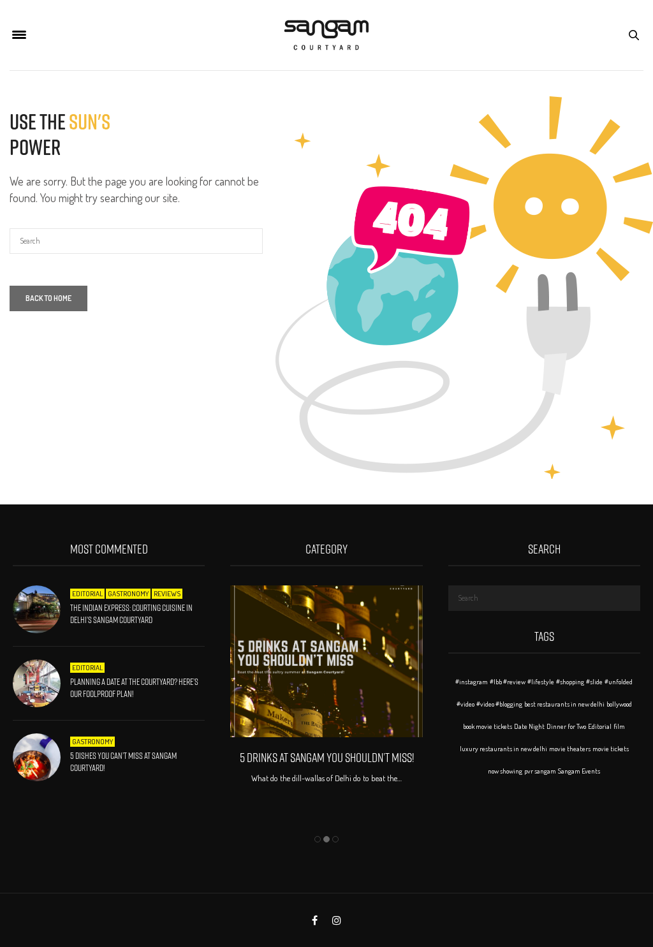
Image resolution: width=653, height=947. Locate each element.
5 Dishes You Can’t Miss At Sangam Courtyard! (123, 762)
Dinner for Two (566, 726)
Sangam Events (579, 771)
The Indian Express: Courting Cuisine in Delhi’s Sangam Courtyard (131, 614)
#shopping (570, 681)
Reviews (167, 593)
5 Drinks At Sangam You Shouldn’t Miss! (327, 758)
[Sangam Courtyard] (326, 35)
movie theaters (570, 748)
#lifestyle (540, 681)
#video (465, 704)
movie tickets (610, 748)
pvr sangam (540, 771)
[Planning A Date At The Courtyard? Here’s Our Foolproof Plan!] (41, 683)
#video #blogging (499, 704)
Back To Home (48, 298)
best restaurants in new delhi (564, 704)
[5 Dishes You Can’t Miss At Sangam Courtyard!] (41, 757)
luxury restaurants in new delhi (503, 748)
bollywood (619, 704)
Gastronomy (128, 593)
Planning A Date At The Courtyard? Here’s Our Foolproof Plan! (134, 688)
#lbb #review (507, 681)
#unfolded (619, 681)
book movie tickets (487, 726)
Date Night (529, 726)
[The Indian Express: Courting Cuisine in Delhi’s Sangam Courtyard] (41, 609)
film (619, 726)
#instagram (471, 681)
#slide (594, 681)
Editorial (87, 593)
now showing (505, 771)
